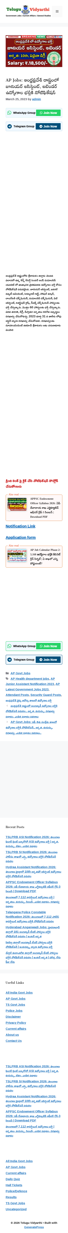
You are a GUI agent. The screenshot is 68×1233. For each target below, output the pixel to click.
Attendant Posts (17, 695)
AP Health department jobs (30, 678)
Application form (21, 537)
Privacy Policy (16, 1022)
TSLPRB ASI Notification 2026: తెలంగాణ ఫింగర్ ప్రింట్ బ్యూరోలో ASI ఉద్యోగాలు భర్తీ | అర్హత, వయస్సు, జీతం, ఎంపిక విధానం (33, 841)
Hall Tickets (14, 1185)
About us (12, 1034)
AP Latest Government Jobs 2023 (33, 686)
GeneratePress (34, 1227)
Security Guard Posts (45, 695)
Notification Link (20, 526)
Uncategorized (16, 1209)
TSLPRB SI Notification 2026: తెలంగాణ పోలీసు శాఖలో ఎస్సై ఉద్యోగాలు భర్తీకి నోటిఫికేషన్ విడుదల (31, 856)
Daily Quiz (13, 1179)
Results (11, 1197)
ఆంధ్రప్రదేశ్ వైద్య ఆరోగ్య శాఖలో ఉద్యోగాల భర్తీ (29, 700)
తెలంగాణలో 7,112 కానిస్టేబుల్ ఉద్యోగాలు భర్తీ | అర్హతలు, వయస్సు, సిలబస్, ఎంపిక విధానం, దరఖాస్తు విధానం (33, 901)
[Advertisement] (34, 169)
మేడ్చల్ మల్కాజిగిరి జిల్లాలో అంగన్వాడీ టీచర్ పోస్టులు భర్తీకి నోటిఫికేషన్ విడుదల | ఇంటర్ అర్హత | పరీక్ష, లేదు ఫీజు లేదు (33, 957)
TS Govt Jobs (15, 1004)
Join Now (50, 113)
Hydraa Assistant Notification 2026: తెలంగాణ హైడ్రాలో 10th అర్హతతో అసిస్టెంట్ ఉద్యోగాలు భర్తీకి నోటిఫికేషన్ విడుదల (33, 871)
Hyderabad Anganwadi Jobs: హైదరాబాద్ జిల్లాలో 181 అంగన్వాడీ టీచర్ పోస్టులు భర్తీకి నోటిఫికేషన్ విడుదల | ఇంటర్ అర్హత (33, 931)
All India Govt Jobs (19, 992)
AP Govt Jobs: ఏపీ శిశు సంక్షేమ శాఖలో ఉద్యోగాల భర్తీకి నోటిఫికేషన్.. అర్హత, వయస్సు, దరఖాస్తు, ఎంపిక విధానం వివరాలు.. (31, 727)
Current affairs (16, 1028)
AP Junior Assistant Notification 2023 (30, 681)
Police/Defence (16, 1191)
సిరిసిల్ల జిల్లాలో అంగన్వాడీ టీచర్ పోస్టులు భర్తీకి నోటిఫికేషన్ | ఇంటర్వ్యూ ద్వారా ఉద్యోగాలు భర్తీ (29, 944)
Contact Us (14, 1041)
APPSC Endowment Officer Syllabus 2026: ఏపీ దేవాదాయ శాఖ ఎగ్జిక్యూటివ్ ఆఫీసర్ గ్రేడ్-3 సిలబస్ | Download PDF (45, 507)
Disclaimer (13, 1016)
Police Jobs (14, 1010)
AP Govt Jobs (20, 673)
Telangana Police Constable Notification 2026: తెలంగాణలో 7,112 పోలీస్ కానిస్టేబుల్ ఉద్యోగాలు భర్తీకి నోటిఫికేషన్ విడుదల (32, 916)
